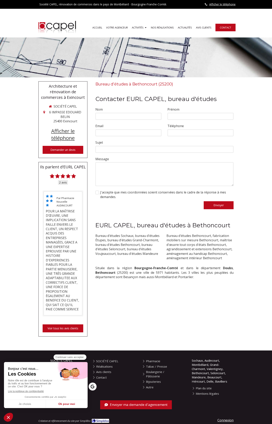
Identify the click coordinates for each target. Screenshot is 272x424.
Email (99, 126)
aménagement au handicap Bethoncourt (196, 253)
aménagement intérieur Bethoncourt (194, 258)
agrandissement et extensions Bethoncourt (199, 249)
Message (102, 159)
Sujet (99, 142)
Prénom (173, 109)
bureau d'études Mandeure (137, 253)
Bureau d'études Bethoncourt (188, 236)
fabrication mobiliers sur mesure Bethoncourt (197, 238)
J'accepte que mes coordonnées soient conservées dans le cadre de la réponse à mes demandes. (163, 194)
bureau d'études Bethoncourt (117, 244)
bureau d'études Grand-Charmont (132, 240)
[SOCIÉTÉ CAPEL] (57, 33)
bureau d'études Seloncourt (123, 246)
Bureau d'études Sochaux (114, 236)
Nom (99, 109)
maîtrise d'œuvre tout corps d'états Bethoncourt (199, 242)
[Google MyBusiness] (93, 387)
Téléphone (175, 126)
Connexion (225, 420)
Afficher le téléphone (222, 4)
